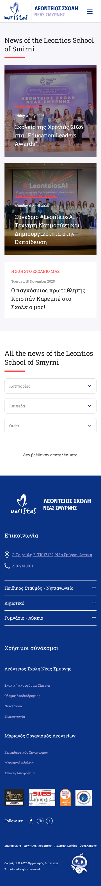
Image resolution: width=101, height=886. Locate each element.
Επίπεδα (17, 406)
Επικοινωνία (14, 716)
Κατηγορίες (19, 386)
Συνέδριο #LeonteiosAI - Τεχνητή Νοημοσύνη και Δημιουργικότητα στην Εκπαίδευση (47, 229)
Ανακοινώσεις (27, 106)
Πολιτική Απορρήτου (38, 845)
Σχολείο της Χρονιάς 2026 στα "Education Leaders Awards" (49, 135)
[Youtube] (49, 820)
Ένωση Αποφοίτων (19, 773)
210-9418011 (22, 566)
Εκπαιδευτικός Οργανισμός (26, 752)
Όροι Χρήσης (88, 845)
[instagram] (40, 820)
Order (14, 425)
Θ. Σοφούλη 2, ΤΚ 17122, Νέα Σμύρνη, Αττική (52, 555)
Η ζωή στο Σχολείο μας (36, 196)
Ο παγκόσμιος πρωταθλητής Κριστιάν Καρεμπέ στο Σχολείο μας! (48, 298)
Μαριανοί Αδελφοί (19, 763)
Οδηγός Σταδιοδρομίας (22, 696)
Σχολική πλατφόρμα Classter (27, 685)
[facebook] (31, 820)
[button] (89, 11)
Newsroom (13, 706)
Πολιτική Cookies (65, 845)
